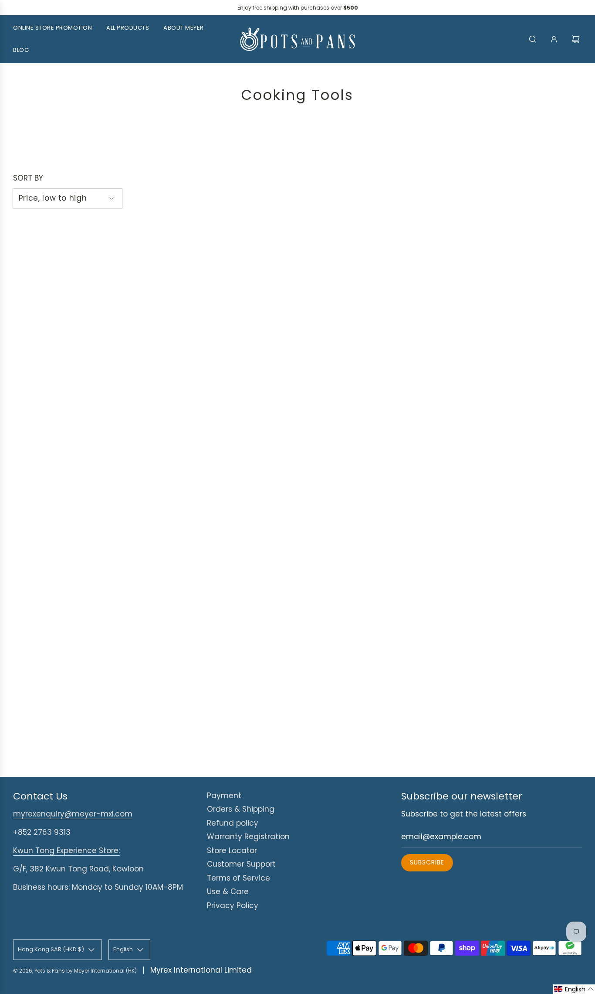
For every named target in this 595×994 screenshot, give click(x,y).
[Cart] (577, 39)
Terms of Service (238, 878)
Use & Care (228, 891)
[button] (574, 989)
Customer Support (241, 864)
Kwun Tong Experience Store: (66, 850)
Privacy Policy (232, 905)
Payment (224, 795)
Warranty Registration (248, 836)
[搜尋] (533, 39)
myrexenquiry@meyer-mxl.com (72, 814)
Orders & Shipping (240, 809)
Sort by (28, 178)
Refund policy (232, 823)
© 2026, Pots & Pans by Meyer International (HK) (75, 970)
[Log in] (554, 39)
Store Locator (232, 850)
